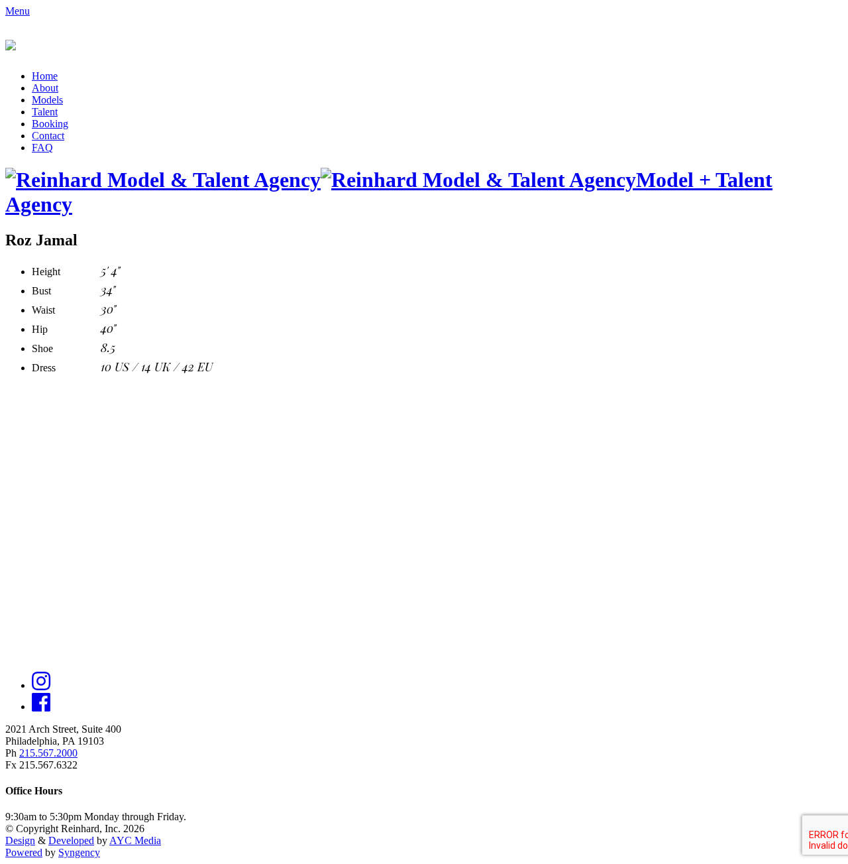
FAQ (42, 147)
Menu (17, 11)
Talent (45, 111)
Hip (40, 329)
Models (47, 99)
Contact (48, 135)
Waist (43, 310)
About (45, 87)
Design (20, 840)
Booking (50, 123)
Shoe (42, 348)
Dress (44, 367)
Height (46, 271)
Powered (23, 852)
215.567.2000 (48, 753)
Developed (71, 840)
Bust (41, 290)
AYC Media (135, 840)
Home (45, 76)
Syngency (79, 852)
